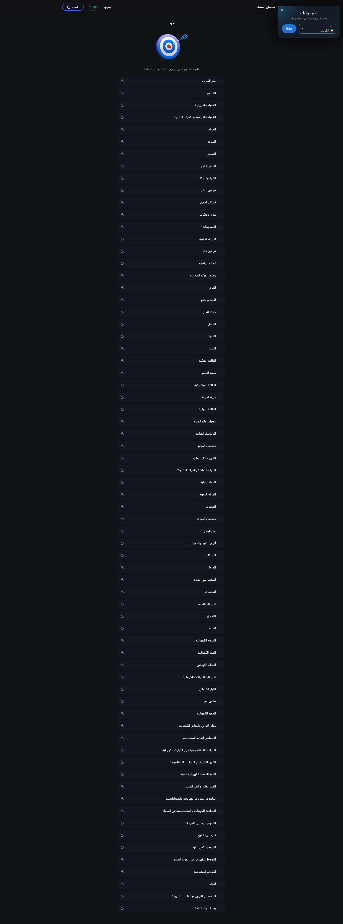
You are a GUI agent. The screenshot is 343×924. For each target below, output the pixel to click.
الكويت (325, 30)
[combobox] (93, 7)
